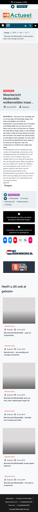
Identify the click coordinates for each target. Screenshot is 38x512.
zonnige (8, 205)
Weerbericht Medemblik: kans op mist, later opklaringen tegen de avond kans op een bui (17, 400)
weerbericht (10, 202)
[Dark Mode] (25, 26)
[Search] (30, 26)
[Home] (3, 25)
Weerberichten (8, 91)
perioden (24, 198)
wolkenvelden (23, 202)
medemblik (14, 198)
